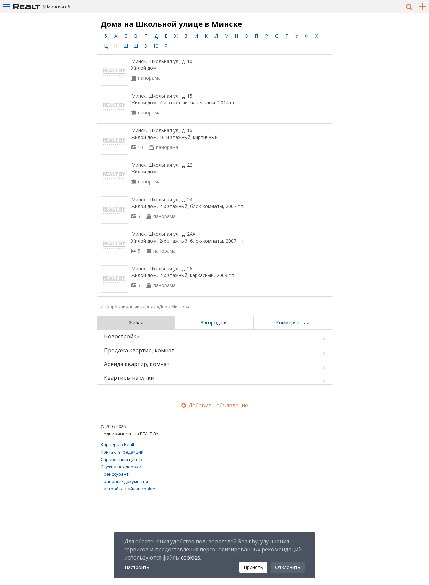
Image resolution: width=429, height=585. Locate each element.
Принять (253, 567)
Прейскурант (115, 474)
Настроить (137, 567)
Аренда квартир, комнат (137, 364)
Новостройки (122, 336)
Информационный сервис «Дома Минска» (145, 306)
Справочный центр (121, 459)
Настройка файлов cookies (129, 489)
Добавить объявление (217, 405)
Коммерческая (292, 322)
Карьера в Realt (117, 444)
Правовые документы (124, 481)
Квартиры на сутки (129, 377)
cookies (190, 557)
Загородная (214, 322)
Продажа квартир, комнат (139, 350)
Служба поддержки (121, 467)
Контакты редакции (122, 452)
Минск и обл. (60, 7)
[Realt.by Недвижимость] (26, 6)
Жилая (136, 322)
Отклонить (287, 567)
